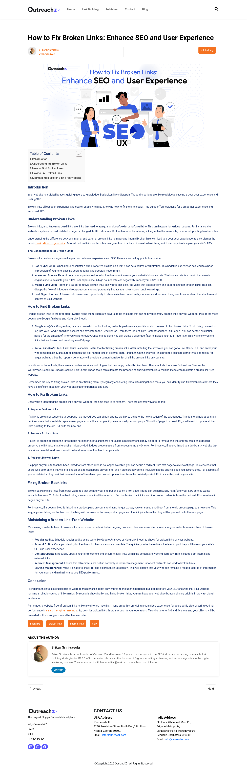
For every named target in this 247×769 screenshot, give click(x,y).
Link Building (90, 9)
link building (207, 50)
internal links (77, 623)
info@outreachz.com (114, 735)
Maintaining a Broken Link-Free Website (56, 177)
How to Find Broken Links (48, 168)
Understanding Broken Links (49, 163)
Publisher (112, 9)
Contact (130, 9)
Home (71, 9)
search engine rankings (61, 610)
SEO (94, 623)
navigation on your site (50, 243)
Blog (145, 9)
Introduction (39, 159)
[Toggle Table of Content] (77, 154)
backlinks (35, 623)
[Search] (216, 9)
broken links (55, 623)
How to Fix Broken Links (47, 173)
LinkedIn (58, 669)
